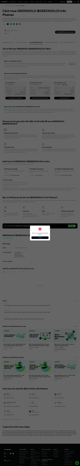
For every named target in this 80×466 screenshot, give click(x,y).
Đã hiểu (40, 237)
